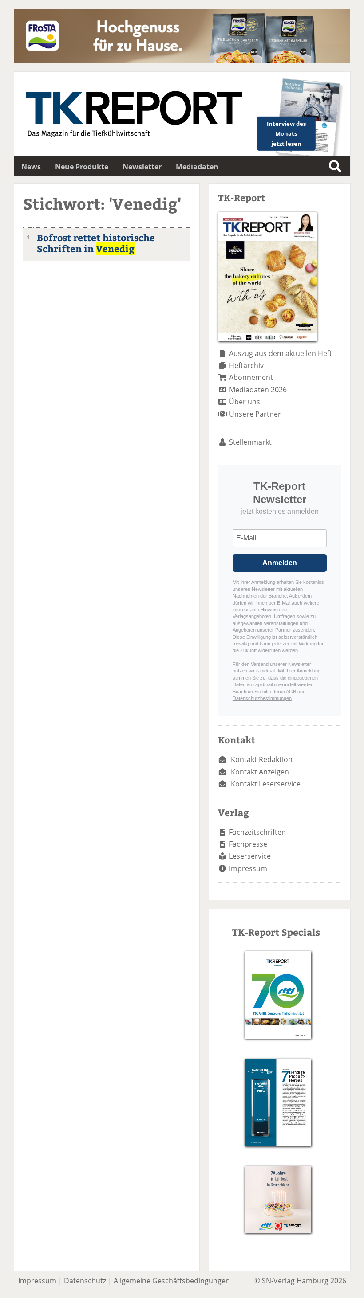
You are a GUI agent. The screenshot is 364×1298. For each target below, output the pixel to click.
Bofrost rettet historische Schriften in (96, 243)
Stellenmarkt (250, 442)
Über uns (244, 402)
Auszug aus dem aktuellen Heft (280, 353)
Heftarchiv (246, 365)
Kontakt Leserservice (266, 784)
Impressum (248, 868)
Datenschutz (85, 1281)
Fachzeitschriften (257, 832)
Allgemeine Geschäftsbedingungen (172, 1281)
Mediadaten (197, 167)
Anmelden (279, 563)
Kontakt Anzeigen (260, 772)
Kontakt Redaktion (262, 759)
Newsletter (142, 167)
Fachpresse (248, 844)
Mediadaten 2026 (258, 390)
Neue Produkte (81, 167)
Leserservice (250, 856)
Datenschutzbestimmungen (262, 698)
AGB (291, 691)
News (31, 167)
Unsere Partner (255, 414)
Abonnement (251, 377)
